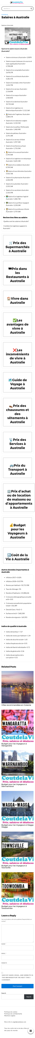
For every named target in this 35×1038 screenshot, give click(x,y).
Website (4, 963)
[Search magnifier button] (31, 8)
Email (3, 953)
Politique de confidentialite (13, 1014)
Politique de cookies (10, 1012)
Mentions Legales (9, 1015)
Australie (4, 14)
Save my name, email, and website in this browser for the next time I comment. (17, 977)
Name (3, 944)
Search (3, 993)
